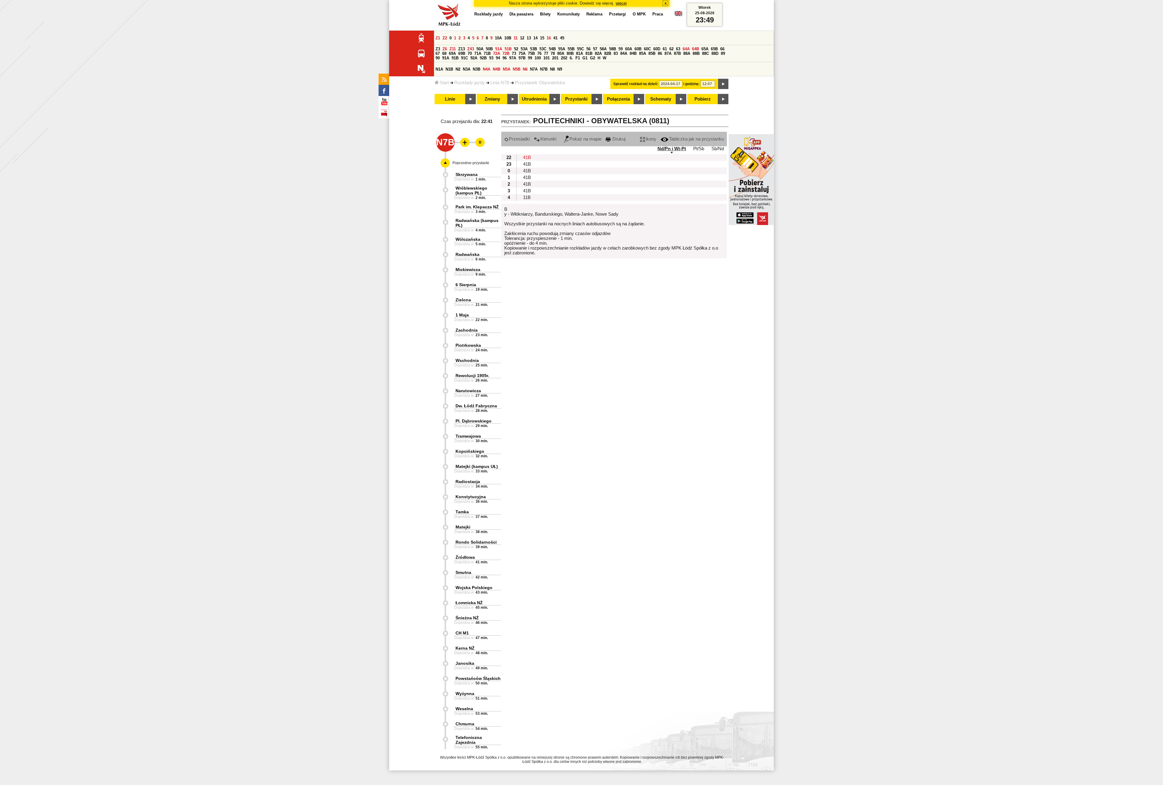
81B (588, 53)
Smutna (463, 572)
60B (638, 49)
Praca (657, 14)
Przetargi (617, 14)
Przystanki (576, 99)
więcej (621, 3)
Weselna (464, 708)
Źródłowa (465, 557)
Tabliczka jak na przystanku (696, 139)
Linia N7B (499, 82)
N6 (525, 69)
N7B (544, 69)
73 (514, 53)
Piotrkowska (468, 345)
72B (505, 53)
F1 (577, 58)
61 (665, 49)
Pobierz (702, 99)
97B (522, 58)
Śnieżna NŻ (467, 617)
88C (705, 53)
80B (570, 53)
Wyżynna (465, 693)
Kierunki (548, 139)
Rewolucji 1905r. (472, 375)
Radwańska (467, 254)
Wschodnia (467, 360)
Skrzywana (467, 174)
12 (522, 38)
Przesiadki (519, 139)
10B (507, 38)
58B (612, 49)
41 (555, 38)
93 (491, 58)
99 (530, 58)
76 (539, 53)
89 (723, 53)
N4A (486, 69)
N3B (476, 69)
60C (647, 49)
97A (512, 58)
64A (686, 49)
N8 (552, 69)
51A (498, 49)
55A (561, 49)
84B (633, 53)
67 (438, 53)
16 (549, 38)
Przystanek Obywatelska (540, 82)
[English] (678, 15)
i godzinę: (691, 84)
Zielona (463, 299)
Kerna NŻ (465, 648)
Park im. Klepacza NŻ (477, 206)
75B (531, 53)
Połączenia (618, 99)
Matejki (463, 527)
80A (560, 53)
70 (470, 53)
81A (579, 53)
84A (623, 53)
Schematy (660, 99)
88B (696, 53)
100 (538, 58)
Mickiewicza (468, 269)
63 (678, 49)
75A (522, 53)
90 (438, 58)
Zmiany (492, 99)
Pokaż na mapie (585, 139)
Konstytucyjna (471, 496)
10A (498, 38)
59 (620, 49)
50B (489, 49)
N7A (534, 69)
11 (516, 38)
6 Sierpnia (466, 284)
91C (464, 58)
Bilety (545, 14)
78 (553, 53)
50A (479, 49)
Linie (450, 99)
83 (616, 53)
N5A (506, 69)
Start (444, 82)
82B (607, 53)
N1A (439, 69)
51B (508, 49)
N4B (496, 69)
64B (695, 49)
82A (598, 53)
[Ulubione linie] (463, 142)
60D (656, 49)
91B (455, 58)
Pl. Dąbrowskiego (474, 421)
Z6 (444, 49)
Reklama (594, 14)
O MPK (639, 14)
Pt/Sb (698, 148)
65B (714, 49)
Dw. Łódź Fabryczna (476, 405)
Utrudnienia (534, 99)
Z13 (461, 49)
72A (496, 53)
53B (533, 49)
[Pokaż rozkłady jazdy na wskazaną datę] (723, 84)
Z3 (438, 49)
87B (677, 53)
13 (529, 38)
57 (595, 49)
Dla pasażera (521, 14)
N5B (516, 69)
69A (452, 53)
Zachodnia (467, 330)
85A (642, 53)
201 (555, 58)
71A (477, 53)
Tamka (462, 511)
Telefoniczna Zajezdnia (469, 740)
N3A (466, 69)
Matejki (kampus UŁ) (477, 466)
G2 (592, 58)
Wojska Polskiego (474, 587)
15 (542, 38)
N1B (449, 69)
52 (516, 49)
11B (527, 197)
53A (524, 49)
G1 (585, 58)
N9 (559, 69)
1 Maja (462, 315)
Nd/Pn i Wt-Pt (672, 148)
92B (483, 58)
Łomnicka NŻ (469, 602)
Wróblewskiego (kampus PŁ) (471, 190)
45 (562, 38)
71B (487, 53)
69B (461, 53)
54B (552, 49)
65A (704, 49)
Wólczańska (468, 239)
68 (444, 53)
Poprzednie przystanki (470, 163)
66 (722, 49)
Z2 (444, 38)
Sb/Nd (717, 148)
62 (671, 49)
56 (588, 49)
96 (504, 58)
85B (651, 53)
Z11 (452, 49)
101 (546, 58)
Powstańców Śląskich (478, 678)
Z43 (470, 49)
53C (542, 49)
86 (660, 53)
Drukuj (618, 139)
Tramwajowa (468, 436)
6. (571, 58)
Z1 (438, 38)
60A (628, 49)
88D (714, 53)
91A (445, 58)
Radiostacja (468, 481)
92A (473, 58)
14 (535, 38)
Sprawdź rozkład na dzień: (635, 84)
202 (564, 58)
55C (580, 49)
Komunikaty (568, 14)
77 (546, 53)
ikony (651, 139)
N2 (458, 69)
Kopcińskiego (470, 451)
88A (686, 53)
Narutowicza (468, 390)
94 (498, 58)
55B (571, 49)
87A (667, 53)
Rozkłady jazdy (469, 82)
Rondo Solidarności (476, 542)
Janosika (465, 663)
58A (603, 49)
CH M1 (462, 633)
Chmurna (465, 723)
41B (527, 157)
